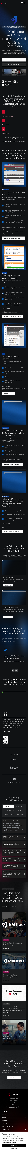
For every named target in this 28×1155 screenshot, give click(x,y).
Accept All (14, 1145)
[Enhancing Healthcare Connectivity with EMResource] (14, 968)
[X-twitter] (6, 1111)
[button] (22, 2)
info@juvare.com (14, 1100)
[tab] (8, 806)
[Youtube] (4, 1111)
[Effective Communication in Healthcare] (14, 1032)
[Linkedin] (2, 1111)
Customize (14, 1148)
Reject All (14, 1152)
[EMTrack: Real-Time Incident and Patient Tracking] (14, 931)
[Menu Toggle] (26, 3)
